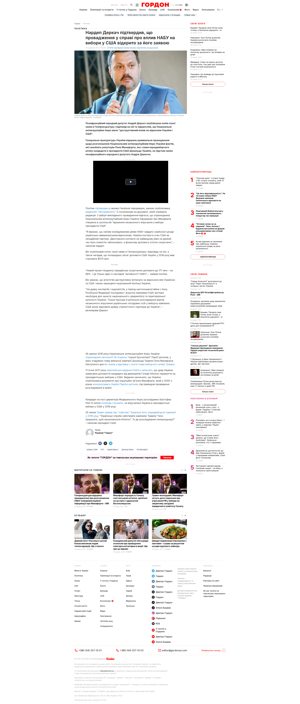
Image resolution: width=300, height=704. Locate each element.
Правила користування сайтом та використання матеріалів (187, 571)
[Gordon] (155, 5)
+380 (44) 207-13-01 (90, 650)
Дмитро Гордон (164, 571)
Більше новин (208, 392)
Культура (78, 596)
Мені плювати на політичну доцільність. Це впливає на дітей (207, 52)
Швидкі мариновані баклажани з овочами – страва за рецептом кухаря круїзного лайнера (169, 543)
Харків (129, 591)
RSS (158, 623)
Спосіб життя (80, 606)
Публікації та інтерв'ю (102, 9)
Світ (126, 506)
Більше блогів (208, 84)
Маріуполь (131, 601)
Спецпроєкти (106, 626)
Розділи (103, 566)
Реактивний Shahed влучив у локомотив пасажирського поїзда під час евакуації (209, 213)
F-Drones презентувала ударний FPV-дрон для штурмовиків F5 (207, 324)
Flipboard (160, 618)
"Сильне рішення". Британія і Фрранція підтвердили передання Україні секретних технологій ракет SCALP (207, 349)
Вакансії (207, 570)
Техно (77, 601)
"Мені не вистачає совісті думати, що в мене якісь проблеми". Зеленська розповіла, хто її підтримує (208, 439)
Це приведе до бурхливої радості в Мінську (207, 75)
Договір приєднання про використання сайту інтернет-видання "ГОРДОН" (187, 594)
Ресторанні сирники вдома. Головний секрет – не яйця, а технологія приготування (209, 468)
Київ (128, 570)
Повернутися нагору (211, 650)
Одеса (129, 581)
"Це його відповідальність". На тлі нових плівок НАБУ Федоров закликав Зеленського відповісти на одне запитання (210, 198)
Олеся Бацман (163, 608)
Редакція (207, 576)
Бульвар (153, 9)
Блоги (142, 9)
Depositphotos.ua (107, 671)
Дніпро (129, 596)
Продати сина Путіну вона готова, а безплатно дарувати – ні (206, 29)
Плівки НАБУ (189, 15)
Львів (128, 576)
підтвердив (101, 208)
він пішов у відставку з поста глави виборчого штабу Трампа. (139, 364)
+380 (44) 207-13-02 (132, 650)
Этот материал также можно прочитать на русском (133, 48)
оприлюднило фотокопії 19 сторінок (107, 357)
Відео (196, 9)
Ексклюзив (174, 9)
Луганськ (130, 606)
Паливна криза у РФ (114, 15)
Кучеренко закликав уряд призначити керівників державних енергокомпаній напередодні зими (207, 303)
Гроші (77, 581)
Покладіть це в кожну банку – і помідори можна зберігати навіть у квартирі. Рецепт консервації (210, 423)
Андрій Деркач (112, 449)
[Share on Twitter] (105, 443)
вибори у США (92, 449)
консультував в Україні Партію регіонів (115, 384)
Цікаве (77, 621)
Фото (187, 9)
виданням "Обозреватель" (101, 211)
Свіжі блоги (197, 23)
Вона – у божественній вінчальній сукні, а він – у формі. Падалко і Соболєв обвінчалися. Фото (208, 408)
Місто (128, 566)
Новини (83, 9)
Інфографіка (80, 616)
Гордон (77, 24)
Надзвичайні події (82, 611)
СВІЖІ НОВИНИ (198, 274)
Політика (86, 24)
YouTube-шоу (106, 621)
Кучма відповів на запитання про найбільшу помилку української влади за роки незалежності (209, 245)
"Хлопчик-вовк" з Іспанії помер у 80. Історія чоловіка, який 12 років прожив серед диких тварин (210, 181)
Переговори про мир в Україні (141, 15)
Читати (167, 457)
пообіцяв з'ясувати (112, 403)
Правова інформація (212, 586)
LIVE (162, 9)
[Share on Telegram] (110, 443)
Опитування (208, 9)
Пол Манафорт (142, 449)
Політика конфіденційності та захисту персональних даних (187, 582)
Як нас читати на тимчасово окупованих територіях (214, 593)
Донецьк (130, 586)
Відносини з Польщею (169, 15)
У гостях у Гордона (126, 9)
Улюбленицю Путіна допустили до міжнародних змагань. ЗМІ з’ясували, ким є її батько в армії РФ (207, 383)
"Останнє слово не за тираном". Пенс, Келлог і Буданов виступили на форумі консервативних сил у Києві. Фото (210, 228)
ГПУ (102, 449)
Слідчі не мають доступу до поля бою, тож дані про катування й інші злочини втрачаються (207, 64)
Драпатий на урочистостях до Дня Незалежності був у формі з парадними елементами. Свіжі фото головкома (210, 454)
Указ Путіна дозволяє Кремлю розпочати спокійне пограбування (205, 40)
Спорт (77, 591)
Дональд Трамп (127, 449)
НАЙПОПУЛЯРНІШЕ (201, 172)
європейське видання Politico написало (129, 370)
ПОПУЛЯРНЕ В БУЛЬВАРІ (204, 398)
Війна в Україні (81, 570)
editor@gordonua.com (174, 650)
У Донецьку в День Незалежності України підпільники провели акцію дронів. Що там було (206, 361)
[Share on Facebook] (100, 443)
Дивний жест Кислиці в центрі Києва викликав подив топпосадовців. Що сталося (90, 543)
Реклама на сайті (211, 581)
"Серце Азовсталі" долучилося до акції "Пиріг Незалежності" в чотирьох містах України (206, 283)
